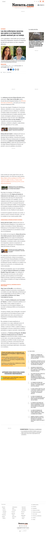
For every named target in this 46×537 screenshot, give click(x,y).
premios (4, 72)
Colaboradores (14, 507)
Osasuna (13, 511)
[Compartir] (8, 69)
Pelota (13, 518)
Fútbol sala (24, 508)
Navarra (3, 507)
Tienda (34, 519)
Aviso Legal (35, 513)
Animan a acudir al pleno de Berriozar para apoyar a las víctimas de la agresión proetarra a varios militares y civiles (38, 419)
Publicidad (35, 508)
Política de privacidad (37, 512)
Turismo (34, 517)
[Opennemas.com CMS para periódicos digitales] (23, 529)
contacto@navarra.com (7, 365)
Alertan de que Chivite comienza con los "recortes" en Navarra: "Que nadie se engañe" (16, 250)
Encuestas (14, 510)
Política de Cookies (36, 510)
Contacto (34, 506)
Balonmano (24, 507)
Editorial (4, 518)
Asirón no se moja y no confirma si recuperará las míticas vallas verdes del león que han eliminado (16, 187)
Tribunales (4, 511)
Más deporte (24, 510)
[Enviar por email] (16, 69)
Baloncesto (14, 516)
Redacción (3, 64)
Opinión (3, 516)
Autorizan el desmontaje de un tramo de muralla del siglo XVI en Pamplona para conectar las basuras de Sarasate (36, 44)
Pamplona (4, 514)
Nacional (22, 511)
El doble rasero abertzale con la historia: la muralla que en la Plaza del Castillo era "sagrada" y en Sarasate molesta (38, 391)
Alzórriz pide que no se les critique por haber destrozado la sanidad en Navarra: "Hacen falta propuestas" (16, 129)
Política (4, 508)
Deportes (13, 513)
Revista (22, 513)
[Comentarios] (18, 69)
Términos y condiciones (35, 429)
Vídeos (23, 518)
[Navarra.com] (23, 5)
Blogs (13, 508)
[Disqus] (32, 453)
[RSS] (26, 525)
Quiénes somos (35, 504)
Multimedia (23, 515)
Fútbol (13, 515)
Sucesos (4, 510)
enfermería (9, 72)
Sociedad (4, 513)
